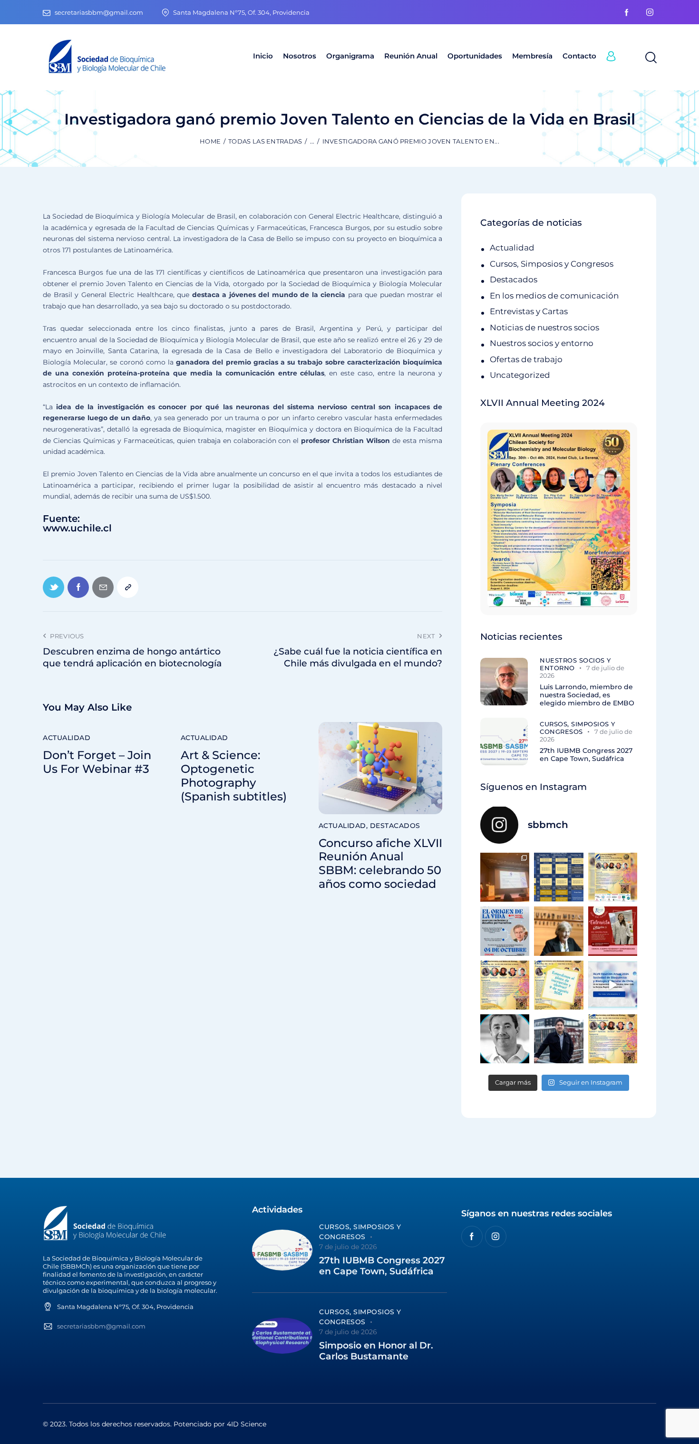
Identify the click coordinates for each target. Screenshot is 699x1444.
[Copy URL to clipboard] (127, 587)
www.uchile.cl (77, 528)
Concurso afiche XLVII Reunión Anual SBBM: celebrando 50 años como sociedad (380, 864)
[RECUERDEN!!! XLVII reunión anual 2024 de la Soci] (504, 985)
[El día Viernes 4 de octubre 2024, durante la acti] (504, 930)
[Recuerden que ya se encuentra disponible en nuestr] (612, 985)
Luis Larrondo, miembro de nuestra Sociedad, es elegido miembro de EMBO (587, 695)
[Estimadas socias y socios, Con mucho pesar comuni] (558, 930)
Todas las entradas (265, 141)
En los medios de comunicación (554, 295)
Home (210, 141)
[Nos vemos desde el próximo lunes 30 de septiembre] (612, 877)
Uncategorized (520, 375)
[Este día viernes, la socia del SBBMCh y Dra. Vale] (612, 930)
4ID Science (246, 1424)
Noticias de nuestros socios (544, 327)
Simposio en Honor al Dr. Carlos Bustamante (376, 1351)
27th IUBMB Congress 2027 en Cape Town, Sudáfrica (586, 755)
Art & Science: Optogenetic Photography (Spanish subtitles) (234, 776)
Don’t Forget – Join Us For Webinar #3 (97, 762)
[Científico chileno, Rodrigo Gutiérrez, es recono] (558, 1038)
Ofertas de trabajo (526, 359)
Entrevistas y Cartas (529, 311)
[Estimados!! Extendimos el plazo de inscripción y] (558, 985)
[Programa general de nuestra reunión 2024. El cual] (558, 877)
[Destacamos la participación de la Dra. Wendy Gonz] (504, 877)
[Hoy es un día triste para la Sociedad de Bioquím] (504, 1038)
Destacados (395, 825)
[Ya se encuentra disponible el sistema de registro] (612, 1038)
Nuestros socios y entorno (541, 343)
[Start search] (650, 58)
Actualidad (66, 737)
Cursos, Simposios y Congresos (551, 264)
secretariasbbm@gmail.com (101, 1326)
